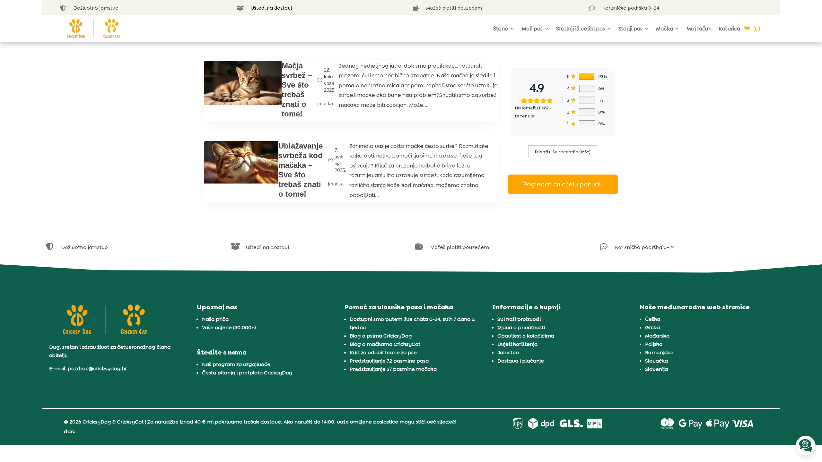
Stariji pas (630, 28)
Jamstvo (508, 352)
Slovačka (656, 360)
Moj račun (699, 28)
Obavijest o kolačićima (525, 335)
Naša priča (215, 319)
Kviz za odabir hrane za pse (383, 352)
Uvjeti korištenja (517, 344)
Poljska (653, 344)
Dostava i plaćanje (520, 360)
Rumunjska (659, 352)
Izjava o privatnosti (521, 327)
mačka (326, 103)
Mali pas (532, 28)
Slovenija (656, 369)
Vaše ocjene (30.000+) (229, 327)
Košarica (729, 28)
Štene (500, 28)
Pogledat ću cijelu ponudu (563, 184)
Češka (652, 319)
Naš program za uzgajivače (236, 364)
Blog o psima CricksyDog (381, 335)
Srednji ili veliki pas (580, 28)
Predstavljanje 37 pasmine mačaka (393, 369)
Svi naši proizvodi (519, 319)
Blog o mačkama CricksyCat (385, 344)
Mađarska (657, 335)
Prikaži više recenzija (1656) (562, 152)
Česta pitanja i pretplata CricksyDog (247, 372)
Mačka (664, 28)
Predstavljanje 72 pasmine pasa (389, 360)
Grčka (652, 327)
